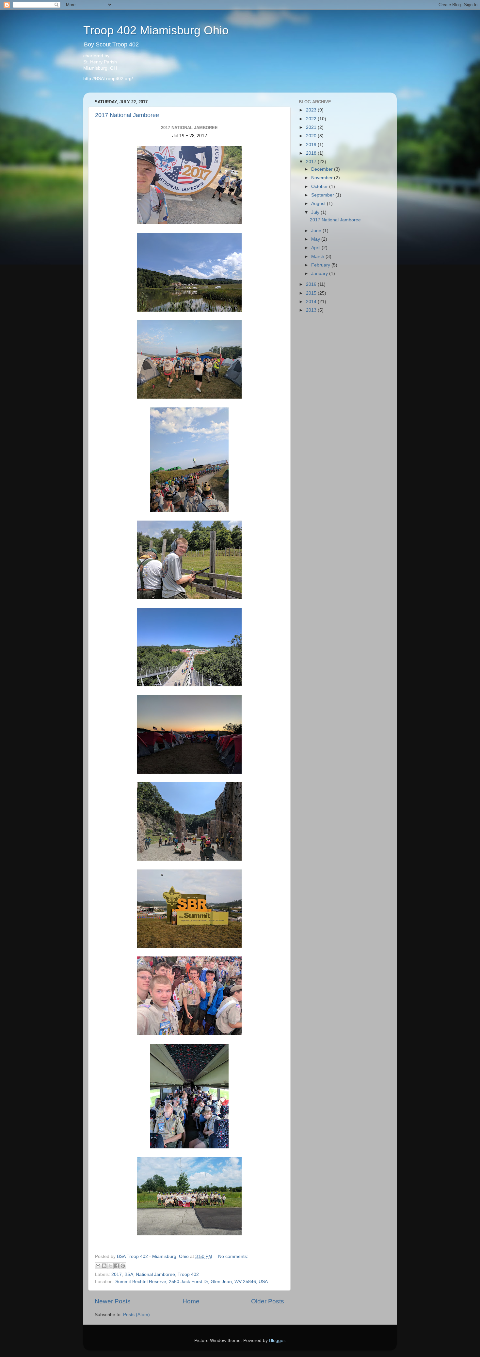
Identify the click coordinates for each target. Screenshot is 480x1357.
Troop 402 (188, 1274)
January (320, 273)
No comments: (233, 1256)
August (319, 203)
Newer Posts (113, 1301)
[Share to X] (110, 1266)
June (317, 230)
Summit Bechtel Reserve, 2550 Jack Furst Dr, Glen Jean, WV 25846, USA (191, 1281)
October (320, 186)
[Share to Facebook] (116, 1266)
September (323, 195)
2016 (312, 284)
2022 (312, 118)
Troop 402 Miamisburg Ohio (156, 30)
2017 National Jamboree (127, 115)
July (316, 212)
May (316, 239)
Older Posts (267, 1301)
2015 (312, 293)
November (322, 177)
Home (191, 1301)
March (318, 256)
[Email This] (98, 1266)
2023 (312, 110)
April (316, 247)
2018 (312, 153)
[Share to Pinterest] (123, 1266)
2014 (312, 301)
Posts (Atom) (136, 1314)
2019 (312, 144)
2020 (312, 135)
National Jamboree (155, 1274)
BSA (128, 1274)
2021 (312, 127)
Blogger (277, 1340)
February (321, 265)
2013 (312, 310)
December (322, 169)
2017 (116, 1274)
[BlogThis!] (104, 1266)
